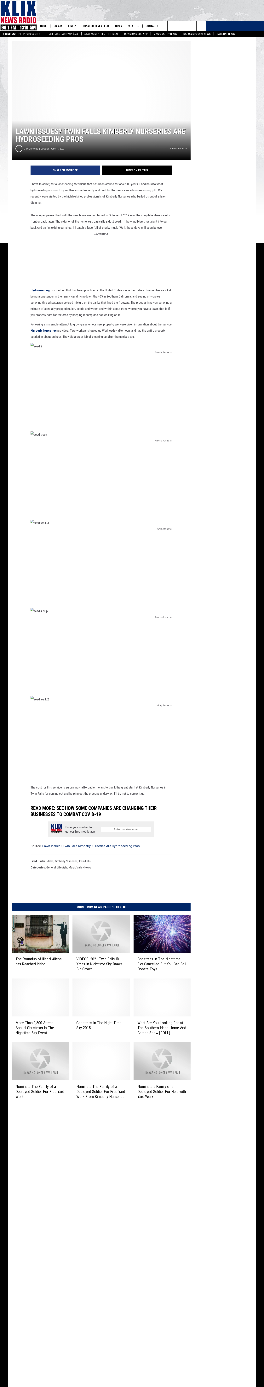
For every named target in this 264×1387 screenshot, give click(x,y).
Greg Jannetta (31, 148)
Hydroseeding (40, 290)
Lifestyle (62, 867)
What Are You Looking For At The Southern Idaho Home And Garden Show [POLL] (161, 1027)
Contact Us (153, 26)
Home (43, 26)
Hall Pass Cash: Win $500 (63, 33)
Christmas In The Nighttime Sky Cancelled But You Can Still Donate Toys (161, 964)
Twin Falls (85, 861)
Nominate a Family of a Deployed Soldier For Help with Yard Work (161, 1091)
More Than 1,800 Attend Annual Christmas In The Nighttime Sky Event (34, 1027)
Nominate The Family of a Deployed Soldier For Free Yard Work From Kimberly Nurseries (100, 1091)
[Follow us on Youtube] (201, 26)
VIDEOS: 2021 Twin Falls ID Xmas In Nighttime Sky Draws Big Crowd (99, 964)
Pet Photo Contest (30, 33)
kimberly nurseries (66, 861)
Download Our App (136, 33)
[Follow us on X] (191, 26)
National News (226, 33)
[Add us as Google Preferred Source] (172, 26)
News (118, 26)
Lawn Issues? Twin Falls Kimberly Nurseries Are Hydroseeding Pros (91, 846)
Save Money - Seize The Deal (101, 33)
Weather (133, 26)
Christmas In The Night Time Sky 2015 (98, 1025)
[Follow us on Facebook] (182, 26)
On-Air (58, 26)
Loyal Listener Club (96, 26)
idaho (50, 861)
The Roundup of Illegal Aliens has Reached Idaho (38, 961)
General (51, 867)
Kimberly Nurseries (44, 330)
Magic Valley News (165, 33)
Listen (72, 26)
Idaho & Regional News (197, 33)
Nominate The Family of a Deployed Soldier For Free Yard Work (39, 1091)
